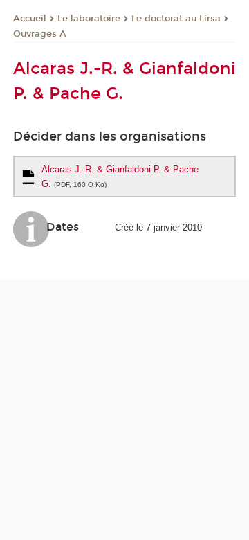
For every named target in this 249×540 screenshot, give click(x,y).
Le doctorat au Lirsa (176, 18)
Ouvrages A (39, 33)
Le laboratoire (88, 18)
